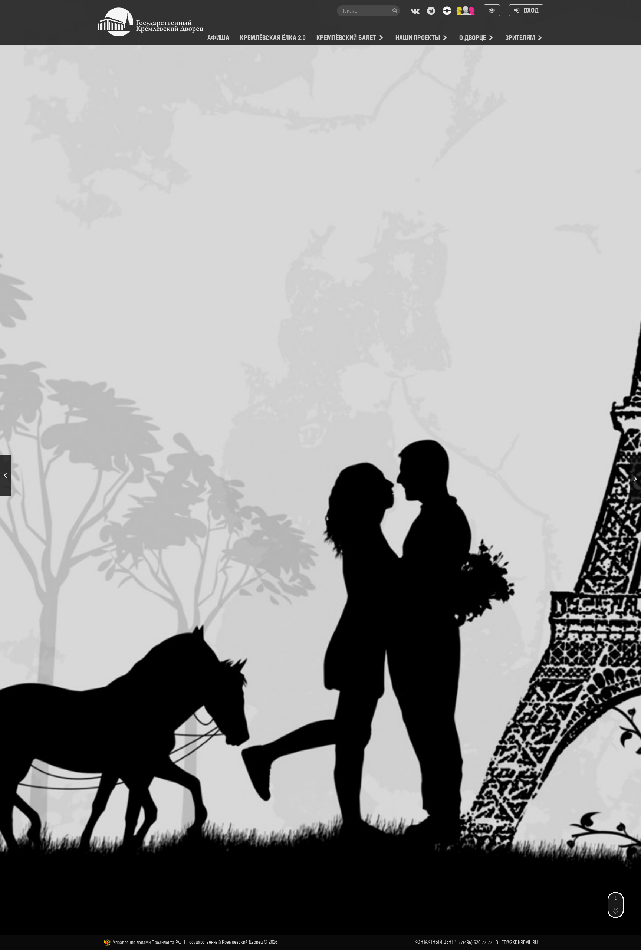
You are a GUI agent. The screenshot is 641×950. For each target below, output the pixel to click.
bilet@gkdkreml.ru (517, 942)
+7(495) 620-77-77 (475, 942)
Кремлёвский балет (346, 38)
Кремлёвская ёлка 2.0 (273, 38)
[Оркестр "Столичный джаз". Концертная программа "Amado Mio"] (5, 475)
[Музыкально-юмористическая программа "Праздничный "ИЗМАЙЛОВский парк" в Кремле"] (635, 479)
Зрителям (520, 38)
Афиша (218, 38)
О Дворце (472, 38)
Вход (529, 10)
